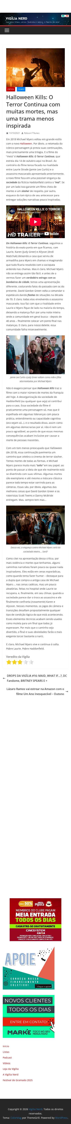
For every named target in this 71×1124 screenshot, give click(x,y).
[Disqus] (35, 744)
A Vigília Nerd (10, 1074)
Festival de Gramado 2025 (18, 1080)
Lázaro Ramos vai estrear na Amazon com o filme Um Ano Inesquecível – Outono (35, 691)
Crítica (11, 89)
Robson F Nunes (31, 133)
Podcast (7, 1057)
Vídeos (6, 1063)
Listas (6, 1051)
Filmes (21, 89)
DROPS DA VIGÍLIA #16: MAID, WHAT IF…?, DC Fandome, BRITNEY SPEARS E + (37, 678)
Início (6, 1046)
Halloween (26, 143)
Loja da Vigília (11, 1068)
